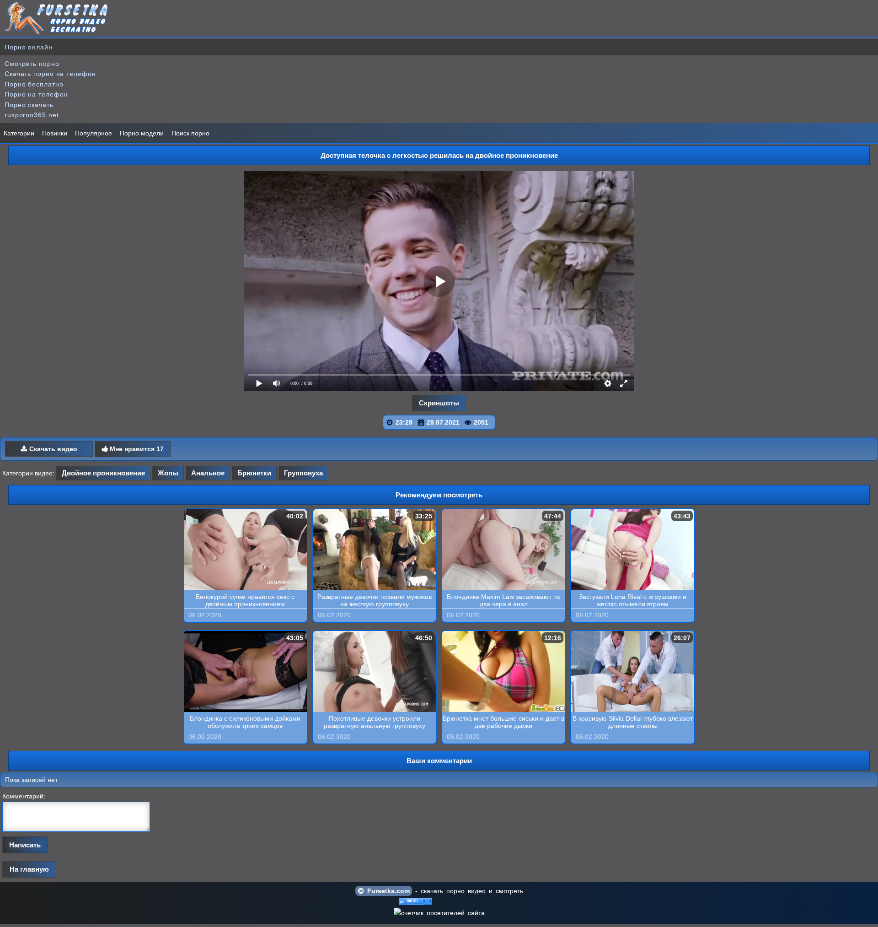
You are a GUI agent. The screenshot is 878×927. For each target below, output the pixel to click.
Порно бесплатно (34, 84)
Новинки (54, 133)
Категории (19, 133)
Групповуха (303, 473)
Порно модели (142, 133)
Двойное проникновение (103, 473)
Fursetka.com (387, 891)
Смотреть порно (32, 63)
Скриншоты (439, 403)
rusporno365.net (32, 115)
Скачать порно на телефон (50, 73)
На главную (29, 869)
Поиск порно (190, 133)
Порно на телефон (36, 94)
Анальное (208, 473)
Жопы (168, 473)
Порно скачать (29, 104)
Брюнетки (254, 473)
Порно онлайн (29, 47)
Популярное (93, 133)
